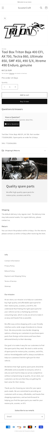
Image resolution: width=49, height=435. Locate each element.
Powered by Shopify (30, 431)
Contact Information (12, 261)
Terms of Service (11, 281)
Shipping (11, 73)
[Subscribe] (41, 416)
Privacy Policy (9, 266)
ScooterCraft (21, 431)
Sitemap (8, 286)
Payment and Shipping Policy (15, 276)
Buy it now (24, 101)
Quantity (4, 82)
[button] (2, 7)
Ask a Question (13, 124)
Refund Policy (10, 271)
